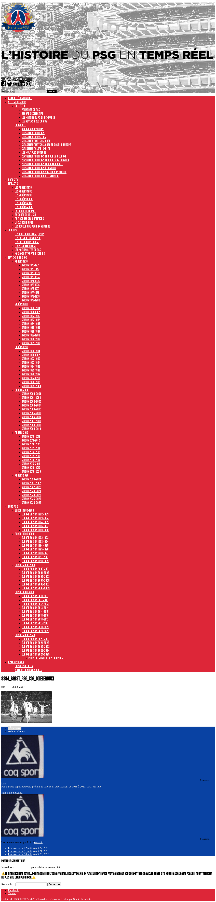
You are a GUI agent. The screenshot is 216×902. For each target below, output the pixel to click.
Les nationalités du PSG (28, 250)
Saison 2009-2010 (31, 429)
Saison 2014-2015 (31, 452)
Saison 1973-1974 (31, 277)
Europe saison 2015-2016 (35, 615)
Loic (7, 686)
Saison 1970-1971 (30, 265)
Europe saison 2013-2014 (35, 608)
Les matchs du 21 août (20, 851)
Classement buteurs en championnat (42, 164)
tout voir (38, 842)
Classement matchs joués (36, 141)
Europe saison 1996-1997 (35, 553)
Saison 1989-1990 (31, 343)
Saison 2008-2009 (31, 425)
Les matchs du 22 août (20, 848)
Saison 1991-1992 (31, 355)
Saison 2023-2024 (31, 491)
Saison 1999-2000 (31, 386)
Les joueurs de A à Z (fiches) (30, 234)
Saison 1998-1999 (31, 382)
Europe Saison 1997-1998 (35, 557)
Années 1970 (21, 261)
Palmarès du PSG (31, 109)
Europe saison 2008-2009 (36, 588)
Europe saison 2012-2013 (35, 604)
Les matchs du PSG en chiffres (38, 117)
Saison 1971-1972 (30, 269)
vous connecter (22, 867)
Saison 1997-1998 (31, 378)
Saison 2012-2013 (31, 444)
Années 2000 (22, 390)
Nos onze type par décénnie (30, 253)
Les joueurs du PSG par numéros (32, 226)
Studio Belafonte (82, 899)
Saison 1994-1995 (31, 366)
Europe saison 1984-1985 (35, 522)
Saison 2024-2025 (31, 495)
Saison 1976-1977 (30, 288)
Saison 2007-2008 (31, 421)
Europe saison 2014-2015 (35, 611)
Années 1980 (21, 304)
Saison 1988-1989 (31, 339)
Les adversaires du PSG (34, 121)
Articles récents (16, 731)
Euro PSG (13, 506)
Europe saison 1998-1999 (35, 561)
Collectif (20, 106)
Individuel (20, 125)
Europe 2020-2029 (25, 635)
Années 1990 (21, 347)
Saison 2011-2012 (31, 440)
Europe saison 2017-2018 (35, 623)
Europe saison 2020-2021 (35, 639)
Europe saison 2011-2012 (35, 600)
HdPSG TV (13, 180)
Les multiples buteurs (34, 152)
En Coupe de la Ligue (25, 215)
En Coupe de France (25, 211)
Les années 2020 (24, 207)
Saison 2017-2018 (31, 464)
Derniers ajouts (24, 666)
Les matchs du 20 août (20, 854)
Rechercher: (7, 91)
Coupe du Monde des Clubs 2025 (45, 658)
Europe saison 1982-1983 (35, 514)
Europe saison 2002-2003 (36, 576)
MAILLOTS (13, 183)
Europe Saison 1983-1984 (35, 518)
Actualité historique (20, 98)
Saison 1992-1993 (31, 358)
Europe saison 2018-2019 (35, 627)
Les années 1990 (23, 195)
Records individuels (33, 129)
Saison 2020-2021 (31, 479)
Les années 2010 (23, 203)
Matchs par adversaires (28, 670)
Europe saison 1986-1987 (35, 526)
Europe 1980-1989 (24, 510)
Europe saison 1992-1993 (35, 537)
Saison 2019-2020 (31, 471)
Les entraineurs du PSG (27, 238)
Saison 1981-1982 (31, 312)
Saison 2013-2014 (31, 448)
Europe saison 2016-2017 (35, 619)
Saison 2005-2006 (31, 413)
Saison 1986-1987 (31, 331)
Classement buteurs (33, 133)
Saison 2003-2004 (31, 405)
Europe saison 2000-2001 (35, 569)
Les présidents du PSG (27, 242)
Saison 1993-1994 (31, 362)
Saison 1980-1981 (31, 308)
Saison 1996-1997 (31, 374)
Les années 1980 (23, 191)
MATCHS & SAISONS (18, 257)
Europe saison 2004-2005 (36, 580)
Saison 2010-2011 (31, 436)
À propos (15, 728)
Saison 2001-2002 (31, 397)
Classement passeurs (34, 137)
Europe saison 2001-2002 (35, 572)
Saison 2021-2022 (31, 483)
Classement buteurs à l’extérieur (40, 176)
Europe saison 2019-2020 (35, 631)
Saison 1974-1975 (31, 281)
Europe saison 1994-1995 (35, 545)
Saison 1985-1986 (31, 327)
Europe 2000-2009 (25, 565)
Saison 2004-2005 (31, 409)
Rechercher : (8, 884)
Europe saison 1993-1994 (35, 541)
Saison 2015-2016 (31, 456)
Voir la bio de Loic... (12, 792)
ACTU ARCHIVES (16, 662)
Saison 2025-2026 (31, 499)
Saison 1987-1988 (31, 335)
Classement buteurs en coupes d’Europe (44, 156)
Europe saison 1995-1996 (35, 549)
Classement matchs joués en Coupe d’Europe (46, 144)
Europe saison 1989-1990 (35, 530)
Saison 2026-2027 (31, 502)
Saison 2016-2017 (31, 460)
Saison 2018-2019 (31, 467)
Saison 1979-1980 (31, 300)
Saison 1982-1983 (31, 316)
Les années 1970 (23, 187)
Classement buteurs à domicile (39, 168)
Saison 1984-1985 (31, 323)
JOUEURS (12, 230)
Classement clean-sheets (36, 148)
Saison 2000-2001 (31, 394)
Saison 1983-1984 (31, 320)
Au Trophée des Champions (29, 218)
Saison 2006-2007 (31, 417)
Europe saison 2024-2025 (36, 654)
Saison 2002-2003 (31, 401)
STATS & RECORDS (17, 102)
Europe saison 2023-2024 (36, 650)
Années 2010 (21, 432)
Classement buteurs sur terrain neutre (44, 172)
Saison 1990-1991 (31, 351)
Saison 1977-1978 (30, 292)
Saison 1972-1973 (31, 273)
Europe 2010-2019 (24, 592)
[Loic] (22, 776)
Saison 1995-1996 (31, 370)
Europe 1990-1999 (24, 534)
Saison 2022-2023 (31, 487)
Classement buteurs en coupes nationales (45, 160)
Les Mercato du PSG (25, 246)
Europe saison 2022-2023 (36, 646)
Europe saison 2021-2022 (35, 643)
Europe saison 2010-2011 (35, 596)
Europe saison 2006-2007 (35, 584)
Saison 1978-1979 (31, 296)
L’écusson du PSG (24, 222)
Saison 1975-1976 (31, 285)
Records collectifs (32, 113)
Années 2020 (22, 475)
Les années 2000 (24, 199)
